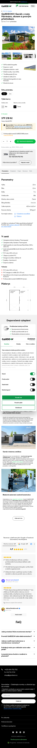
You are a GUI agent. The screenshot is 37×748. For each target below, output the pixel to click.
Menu (32, 6)
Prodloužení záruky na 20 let (19, 326)
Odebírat (18, 701)
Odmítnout (18, 407)
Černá (19, 107)
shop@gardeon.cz (10, 675)
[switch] (32, 379)
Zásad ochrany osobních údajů (12, 708)
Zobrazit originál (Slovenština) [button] (13, 602)
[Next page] (34, 38)
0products (12, 747)
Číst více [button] (6, 600)
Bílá (6, 107)
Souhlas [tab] (6, 344)
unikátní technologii (17, 462)
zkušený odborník (14, 225)
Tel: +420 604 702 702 (16, 157)
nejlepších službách (17, 499)
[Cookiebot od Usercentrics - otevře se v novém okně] (27, 339)
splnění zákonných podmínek (22, 127)
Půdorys (19, 216)
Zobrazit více (18, 518)
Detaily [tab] (18, 344)
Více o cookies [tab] (30, 344)
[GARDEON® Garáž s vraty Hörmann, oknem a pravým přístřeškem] (18, 38)
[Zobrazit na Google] (3, 609)
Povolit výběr (18, 402)
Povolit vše (18, 397)
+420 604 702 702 (10, 670)
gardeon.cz (24, 2)
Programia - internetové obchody (19, 743)
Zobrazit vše (8, 747)
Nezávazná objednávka (26, 141)
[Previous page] (3, 38)
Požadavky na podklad (23, 214)
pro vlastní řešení (6, 226)
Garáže (10, 11)
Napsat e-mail (25, 162)
